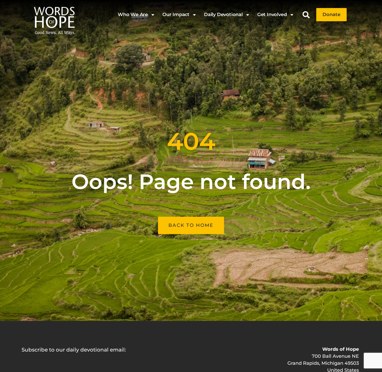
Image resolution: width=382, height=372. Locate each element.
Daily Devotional (223, 14)
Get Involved (272, 14)
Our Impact (175, 14)
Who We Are (133, 14)
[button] (306, 14)
